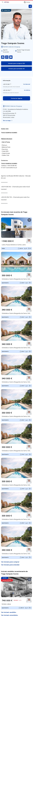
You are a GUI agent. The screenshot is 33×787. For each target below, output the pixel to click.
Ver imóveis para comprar (10, 562)
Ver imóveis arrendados (9, 615)
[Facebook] (2, 57)
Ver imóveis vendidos (8, 612)
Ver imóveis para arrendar (10, 565)
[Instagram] (6, 57)
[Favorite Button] (29, 220)
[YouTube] (10, 57)
